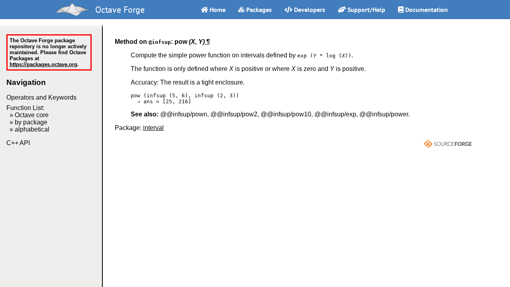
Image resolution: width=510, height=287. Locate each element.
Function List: (25, 107)
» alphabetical (29, 129)
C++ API (18, 143)
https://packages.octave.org (43, 64)
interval (153, 127)
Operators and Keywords (41, 97)
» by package (28, 122)
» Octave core (29, 115)
